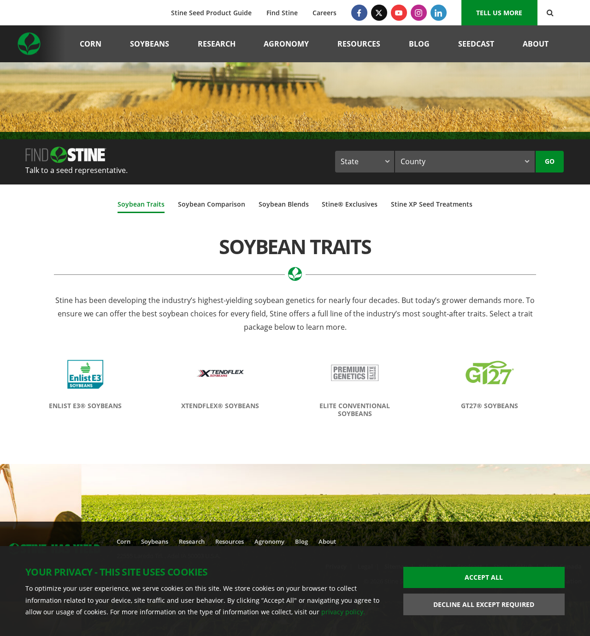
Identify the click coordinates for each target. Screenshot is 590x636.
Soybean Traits (141, 204)
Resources (358, 44)
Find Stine (282, 12)
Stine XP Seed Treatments (431, 204)
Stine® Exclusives (350, 204)
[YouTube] (399, 13)
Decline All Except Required (483, 604)
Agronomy (286, 44)
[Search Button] (550, 12)
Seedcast (476, 44)
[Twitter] (379, 13)
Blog (419, 44)
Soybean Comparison (211, 204)
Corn (90, 44)
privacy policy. (343, 611)
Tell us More (499, 12)
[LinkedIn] (439, 13)
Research (217, 44)
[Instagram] (419, 13)
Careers (324, 12)
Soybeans (149, 44)
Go (550, 161)
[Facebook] (359, 13)
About (536, 44)
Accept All (484, 577)
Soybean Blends (284, 204)
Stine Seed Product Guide (211, 12)
